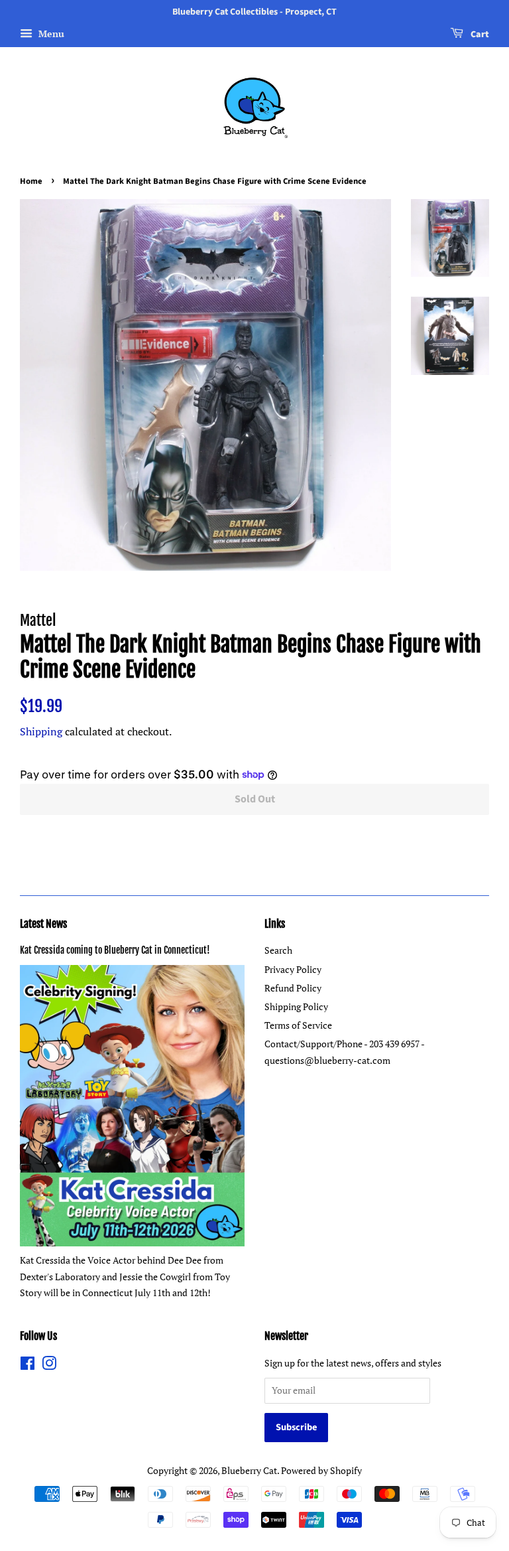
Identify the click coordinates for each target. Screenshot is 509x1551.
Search (278, 950)
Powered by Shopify (321, 1470)
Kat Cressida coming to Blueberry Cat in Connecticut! (115, 950)
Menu (50, 33)
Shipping (41, 731)
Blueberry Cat (249, 1470)
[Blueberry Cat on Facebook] (27, 1365)
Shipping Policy (296, 1006)
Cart (479, 34)
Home (31, 181)
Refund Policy (292, 988)
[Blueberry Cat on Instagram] (49, 1365)
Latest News (43, 923)
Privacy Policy (292, 969)
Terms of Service (298, 1025)
